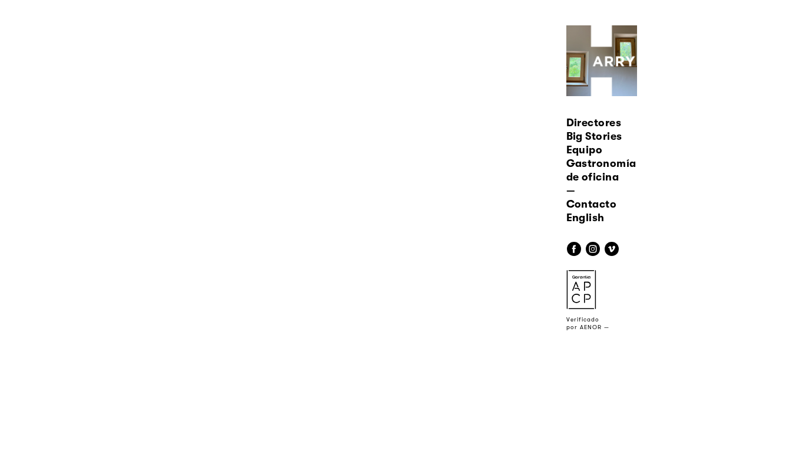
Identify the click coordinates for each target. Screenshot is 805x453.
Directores (594, 123)
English (585, 218)
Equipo (584, 150)
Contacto (591, 204)
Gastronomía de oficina (601, 170)
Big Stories (594, 136)
